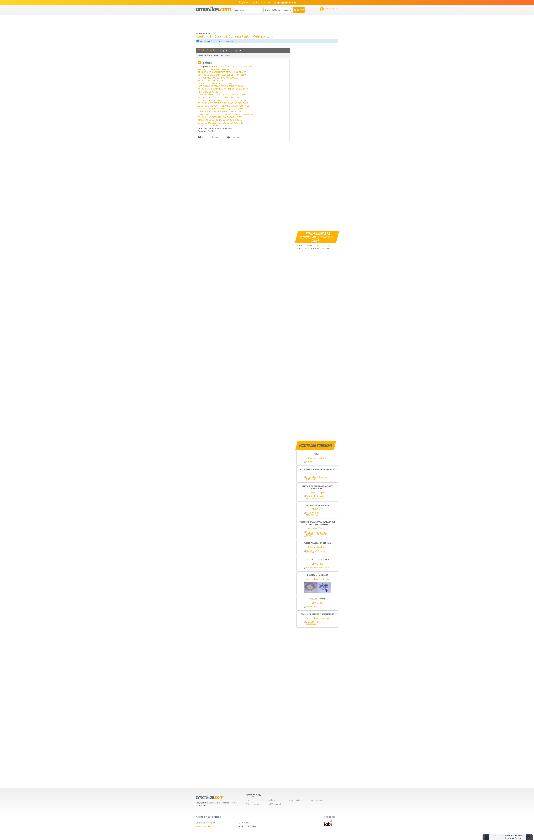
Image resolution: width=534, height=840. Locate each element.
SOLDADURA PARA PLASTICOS (235, 105)
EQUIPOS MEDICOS (207, 77)
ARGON (225, 69)
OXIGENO (243, 89)
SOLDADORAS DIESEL (233, 117)
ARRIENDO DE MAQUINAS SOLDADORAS (231, 108)
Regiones (238, 50)
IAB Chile (328, 823)
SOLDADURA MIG (235, 122)
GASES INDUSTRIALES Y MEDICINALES (215, 83)
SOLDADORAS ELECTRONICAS (212, 122)
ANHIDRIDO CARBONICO (209, 69)
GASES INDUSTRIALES (208, 125)
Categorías (223, 50)
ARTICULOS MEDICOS (236, 72)
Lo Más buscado (275, 804)
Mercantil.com (317, 800)
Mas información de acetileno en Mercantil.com (218, 41)
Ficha (204, 137)
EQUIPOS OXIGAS (237, 86)
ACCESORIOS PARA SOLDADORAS (236, 66)
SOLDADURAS (204, 108)
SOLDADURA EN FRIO (231, 97)
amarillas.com (213, 9)
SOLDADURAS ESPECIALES (210, 117)
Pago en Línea (295, 800)
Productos (272, 800)
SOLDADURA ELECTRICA (209, 97)
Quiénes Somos (253, 804)
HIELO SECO (240, 100)
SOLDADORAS (246, 94)
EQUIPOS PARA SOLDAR (228, 77)
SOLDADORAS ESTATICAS (236, 103)
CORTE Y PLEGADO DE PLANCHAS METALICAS (219, 111)
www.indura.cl (236, 137)
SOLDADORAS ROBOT (233, 120)
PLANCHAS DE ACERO (208, 91)
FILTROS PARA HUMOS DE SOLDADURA (235, 114)
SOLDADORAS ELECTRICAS (210, 103)
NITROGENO (232, 89)
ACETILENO (214, 66)
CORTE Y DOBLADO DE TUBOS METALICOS (218, 94)
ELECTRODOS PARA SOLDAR (233, 75)
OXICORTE (229, 100)
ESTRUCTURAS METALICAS (210, 80)
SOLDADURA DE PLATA (209, 105)
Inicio (248, 800)
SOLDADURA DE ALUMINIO (210, 100)
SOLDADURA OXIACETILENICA (212, 89)
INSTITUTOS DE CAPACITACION (213, 86)
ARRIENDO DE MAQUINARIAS (211, 72)
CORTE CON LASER (207, 114)
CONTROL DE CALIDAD (209, 75)
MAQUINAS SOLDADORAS (210, 120)
